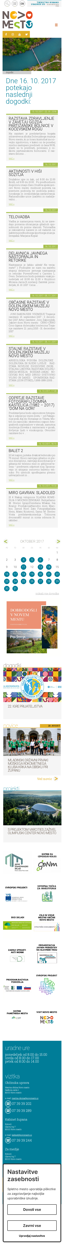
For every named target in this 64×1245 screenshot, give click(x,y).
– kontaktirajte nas (45, 4)
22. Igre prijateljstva (25, 706)
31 (15, 588)
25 (23, 581)
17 (15, 574)
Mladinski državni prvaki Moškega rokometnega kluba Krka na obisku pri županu (28, 765)
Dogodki (9, 72)
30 (6, 588)
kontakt (15, 3)
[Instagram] (12, 34)
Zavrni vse (32, 1225)
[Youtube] (19, 34)
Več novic (44, 779)
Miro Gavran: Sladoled (32, 492)
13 (40, 567)
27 (40, 581)
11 (23, 567)
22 (57, 574)
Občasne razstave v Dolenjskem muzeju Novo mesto (29, 306)
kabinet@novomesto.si (22, 1135)
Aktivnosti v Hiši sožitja (25, 173)
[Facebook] (6, 34)
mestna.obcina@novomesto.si (25, 1098)
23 (6, 581)
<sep (6, 541)
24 (15, 581)
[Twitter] (26, 34)
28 (48, 581)
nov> (58, 541)
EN (22, 3)
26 (31, 581)
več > (12, 158)
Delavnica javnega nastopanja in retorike (28, 257)
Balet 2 (16, 450)
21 (48, 574)
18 (23, 574)
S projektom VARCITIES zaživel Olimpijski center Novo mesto (32, 831)
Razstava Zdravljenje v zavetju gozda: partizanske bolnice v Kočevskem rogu (31, 123)
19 (31, 574)
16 (6, 574)
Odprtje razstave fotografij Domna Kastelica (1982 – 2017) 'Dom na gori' (31, 403)
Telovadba (19, 217)
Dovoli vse (32, 1209)
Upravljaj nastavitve (32, 1235)
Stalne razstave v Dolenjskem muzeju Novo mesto (29, 352)
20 (40, 574)
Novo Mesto (26, 19)
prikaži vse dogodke (47, 593)
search (7, 3)
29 (57, 581)
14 (48, 567)
